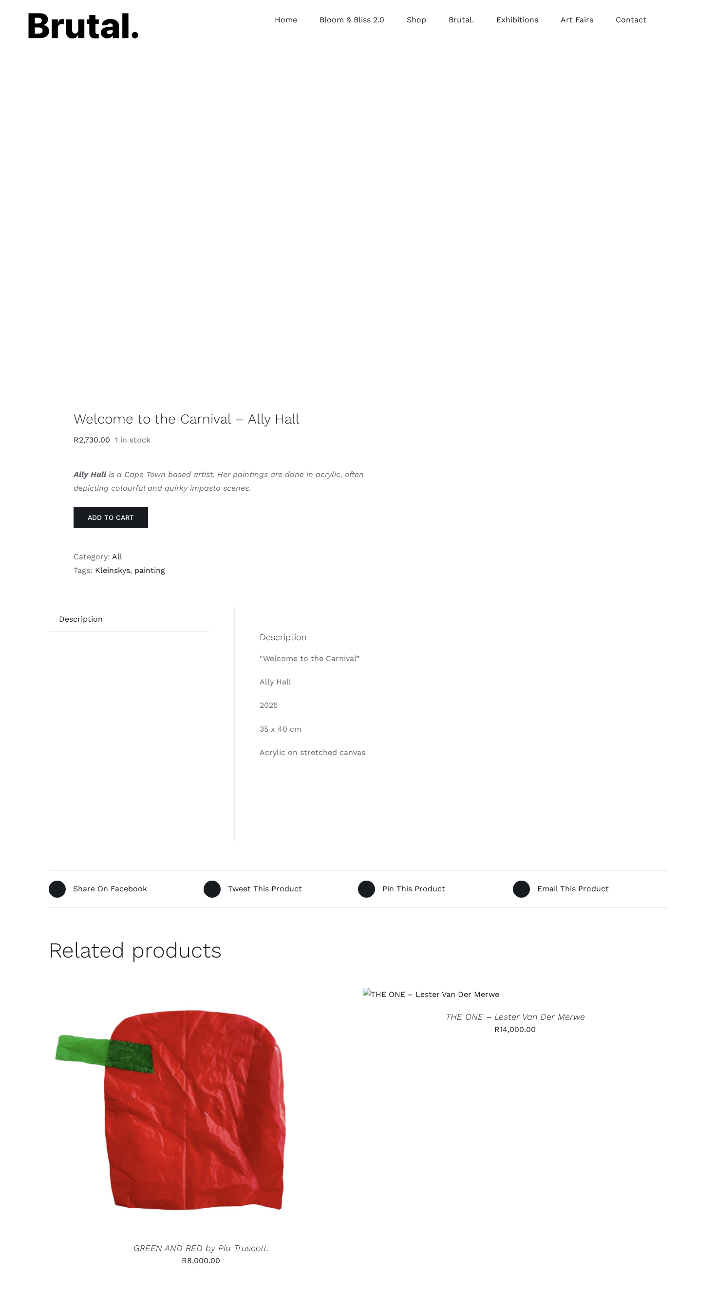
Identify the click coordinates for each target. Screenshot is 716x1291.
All (117, 556)
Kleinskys (112, 570)
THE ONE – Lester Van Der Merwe (515, 1017)
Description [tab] (81, 619)
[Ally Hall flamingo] (197, 236)
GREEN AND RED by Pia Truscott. (201, 1248)
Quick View (209, 1111)
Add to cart (111, 517)
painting (149, 570)
